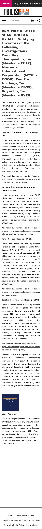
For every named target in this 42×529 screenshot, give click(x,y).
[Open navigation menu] (4, 20)
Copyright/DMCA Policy (14, 525)
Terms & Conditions (31, 520)
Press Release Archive (24, 515)
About (10, 515)
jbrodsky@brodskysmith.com (14, 118)
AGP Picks (5, 4)
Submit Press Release (11, 520)
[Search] (27, 20)
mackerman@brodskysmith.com (26, 121)
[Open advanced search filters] (32, 20)
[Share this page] (38, 20)
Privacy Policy (32, 525)
